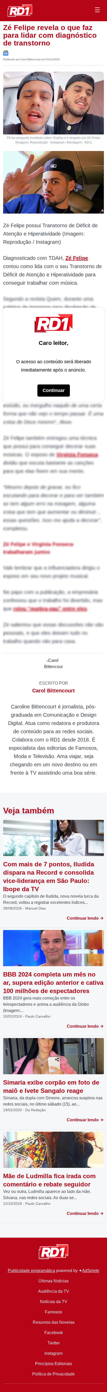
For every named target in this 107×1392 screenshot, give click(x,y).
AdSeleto (90, 1270)
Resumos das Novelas (54, 1322)
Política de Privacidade (53, 1374)
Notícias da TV (53, 1301)
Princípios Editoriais (53, 1363)
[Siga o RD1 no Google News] (5, 52)
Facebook (53, 1332)
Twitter (54, 1343)
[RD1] (19, 10)
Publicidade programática (31, 1270)
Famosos (53, 1312)
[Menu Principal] (97, 10)
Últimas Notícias (53, 1281)
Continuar (54, 390)
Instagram (53, 1353)
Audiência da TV (53, 1291)
